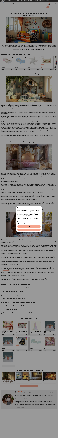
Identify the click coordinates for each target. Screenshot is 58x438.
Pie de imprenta (27, 223)
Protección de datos (20, 223)
